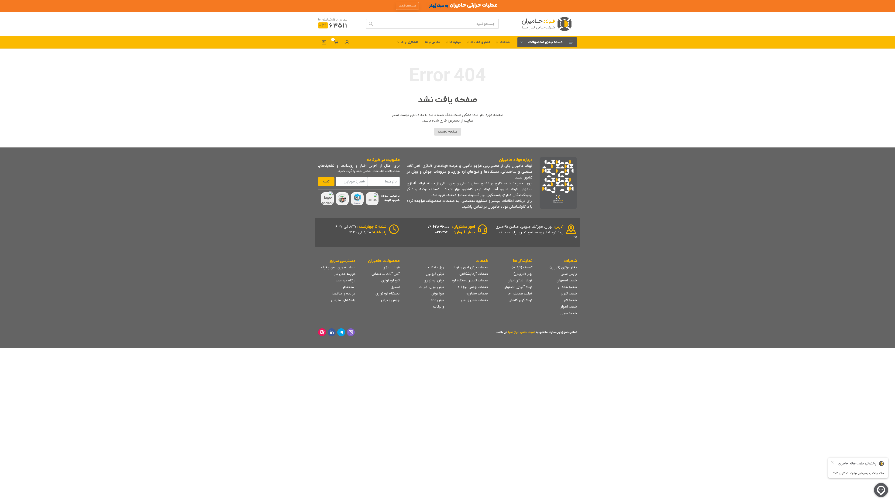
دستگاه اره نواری (387, 293)
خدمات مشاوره (477, 293)
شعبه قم (570, 300)
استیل (395, 287)
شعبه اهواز (569, 306)
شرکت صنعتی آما (520, 293)
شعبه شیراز (568, 313)
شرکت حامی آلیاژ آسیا (521, 332)
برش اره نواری (434, 280)
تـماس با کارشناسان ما (332, 20)
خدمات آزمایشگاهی (473, 274)
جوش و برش (390, 300)
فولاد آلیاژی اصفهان (518, 287)
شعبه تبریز (569, 293)
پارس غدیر (569, 274)
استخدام (349, 287)
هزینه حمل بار (344, 274)
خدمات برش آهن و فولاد (470, 267)
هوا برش (437, 293)
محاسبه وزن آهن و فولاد (337, 267)
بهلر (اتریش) (523, 274)
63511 (333, 26)
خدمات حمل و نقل (474, 300)
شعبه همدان (567, 287)
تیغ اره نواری (390, 280)
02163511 (442, 232)
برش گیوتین (435, 274)
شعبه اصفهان (567, 280)
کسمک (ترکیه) (522, 267)
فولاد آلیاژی (391, 267)
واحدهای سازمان (343, 300)
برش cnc (437, 300)
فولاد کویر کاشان (521, 300)
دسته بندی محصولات (545, 42)
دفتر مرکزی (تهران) (563, 267)
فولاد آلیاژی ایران (520, 280)
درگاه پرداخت (345, 280)
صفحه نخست (447, 132)
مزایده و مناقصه (343, 293)
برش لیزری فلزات (431, 287)
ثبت (326, 181)
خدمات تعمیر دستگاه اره (470, 280)
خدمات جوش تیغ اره (473, 287)
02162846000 (439, 226)
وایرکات (438, 306)
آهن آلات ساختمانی (386, 274)
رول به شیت (435, 267)
